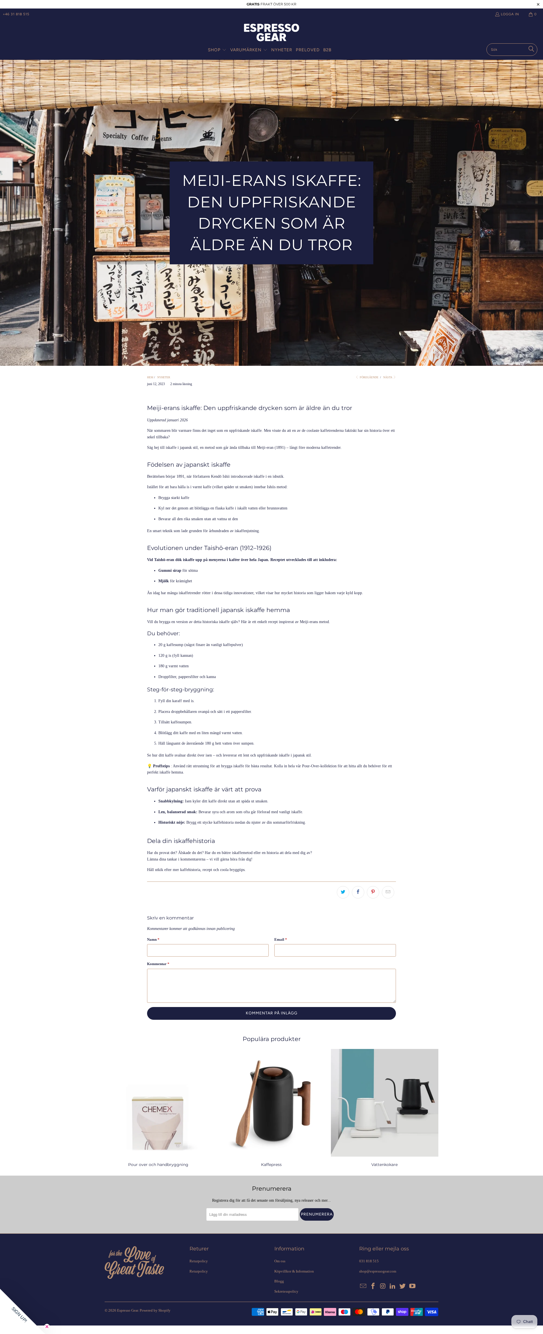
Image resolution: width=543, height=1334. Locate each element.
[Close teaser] (47, 1326)
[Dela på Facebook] (358, 892)
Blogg (279, 1281)
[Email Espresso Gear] (363, 1286)
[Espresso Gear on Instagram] (383, 1286)
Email (280, 939)
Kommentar (158, 964)
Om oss (279, 1261)
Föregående (368, 377)
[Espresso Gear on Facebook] (373, 1286)
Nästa (388, 377)
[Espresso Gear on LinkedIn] (393, 1286)
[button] (217, 50)
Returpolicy (198, 1261)
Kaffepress (271, 1109)
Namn (153, 939)
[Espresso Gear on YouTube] (412, 1286)
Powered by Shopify (155, 1310)
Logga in (510, 14)
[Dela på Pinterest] (373, 892)
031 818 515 (369, 1261)
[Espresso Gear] (271, 33)
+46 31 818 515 (16, 14)
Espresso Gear (127, 1310)
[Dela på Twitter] (343, 892)
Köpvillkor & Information (294, 1271)
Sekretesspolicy (286, 1291)
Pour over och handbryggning (158, 1109)
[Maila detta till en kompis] (388, 892)
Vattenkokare (384, 1109)
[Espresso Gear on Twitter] (402, 1286)
